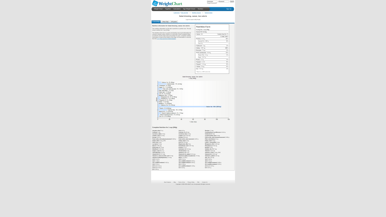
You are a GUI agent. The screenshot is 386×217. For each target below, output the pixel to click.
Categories (177, 12)
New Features (167, 182)
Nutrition (200, 9)
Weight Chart (158, 9)
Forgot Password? (212, 3)
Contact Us (204, 182)
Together (168, 9)
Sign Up (228, 9)
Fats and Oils (184, 12)
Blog (175, 182)
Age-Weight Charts (189, 9)
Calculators (177, 9)
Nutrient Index (208, 12)
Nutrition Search (196, 12)
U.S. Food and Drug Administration (166, 38)
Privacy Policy (191, 182)
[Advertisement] (191, 174)
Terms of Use (181, 182)
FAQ (198, 182)
